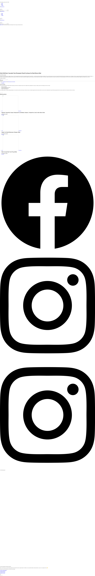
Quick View (20, 130)
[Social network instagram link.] (47, 469)
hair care (10, 81)
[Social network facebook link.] (47, 250)
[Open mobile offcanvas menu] (0, 19)
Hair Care (5, 81)
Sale (12, 81)
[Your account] (2, 7)
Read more (2, 114)
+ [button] (7, 79)
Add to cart (1, 80)
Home (2, 3)
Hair (2, 24)
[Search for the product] (7, 10)
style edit (14, 81)
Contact (2, 5)
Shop (2, 4)
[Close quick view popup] (0, 1)
